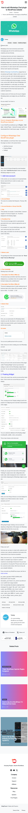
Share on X (22, 632)
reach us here (4, 573)
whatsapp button (12, 602)
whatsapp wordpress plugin (18, 604)
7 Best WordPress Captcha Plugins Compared (13, 670)
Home (10, 12)
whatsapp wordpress (6, 604)
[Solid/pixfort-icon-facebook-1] (11, 770)
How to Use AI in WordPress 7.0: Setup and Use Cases (12, 703)
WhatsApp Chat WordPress (12, 72)
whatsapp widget (21, 602)
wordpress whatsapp (6, 607)
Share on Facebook (10, 632)
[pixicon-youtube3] (14, 770)
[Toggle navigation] (25, 2)
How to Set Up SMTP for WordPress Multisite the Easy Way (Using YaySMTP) (13, 738)
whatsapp (4, 602)
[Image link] (14, 761)
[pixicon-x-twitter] (16, 770)
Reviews (16, 12)
